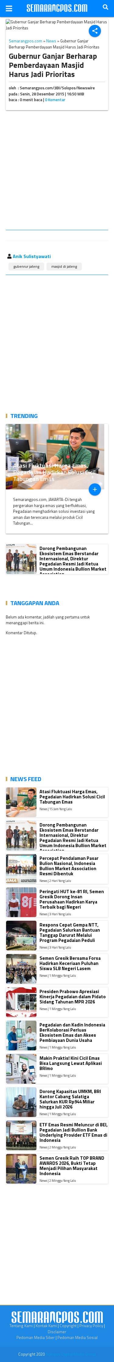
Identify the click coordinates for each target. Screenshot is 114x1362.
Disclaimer (57, 1332)
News (51, 41)
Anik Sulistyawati (32, 256)
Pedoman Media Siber (35, 1337)
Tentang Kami (21, 1326)
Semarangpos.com (25, 41)
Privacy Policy (91, 1326)
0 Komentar (55, 100)
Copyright (68, 1326)
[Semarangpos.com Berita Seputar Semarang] (57, 8)
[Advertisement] (57, 171)
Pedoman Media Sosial (77, 1337)
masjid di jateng (64, 266)
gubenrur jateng (26, 266)
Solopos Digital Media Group (71, 1354)
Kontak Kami (46, 1326)
